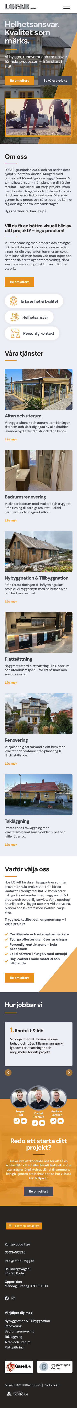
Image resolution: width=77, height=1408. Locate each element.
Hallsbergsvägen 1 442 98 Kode (18, 1271)
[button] (8, 1072)
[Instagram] (13, 1298)
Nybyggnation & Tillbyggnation (27, 1321)
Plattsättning (14, 1347)
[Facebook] (7, 1298)
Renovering (13, 1326)
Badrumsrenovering (19, 1331)
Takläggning (13, 1337)
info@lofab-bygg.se (19, 1261)
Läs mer (11, 439)
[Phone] (17, 1121)
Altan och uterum (18, 1342)
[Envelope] (24, 1121)
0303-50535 (15, 1252)
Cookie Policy (52, 1385)
